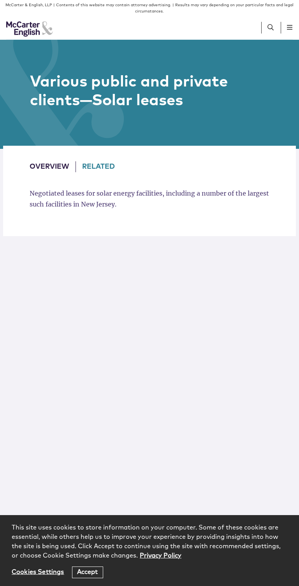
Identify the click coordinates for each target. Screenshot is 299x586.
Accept (87, 572)
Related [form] (98, 166)
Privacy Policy (160, 555)
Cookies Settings (38, 572)
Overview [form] (49, 166)
